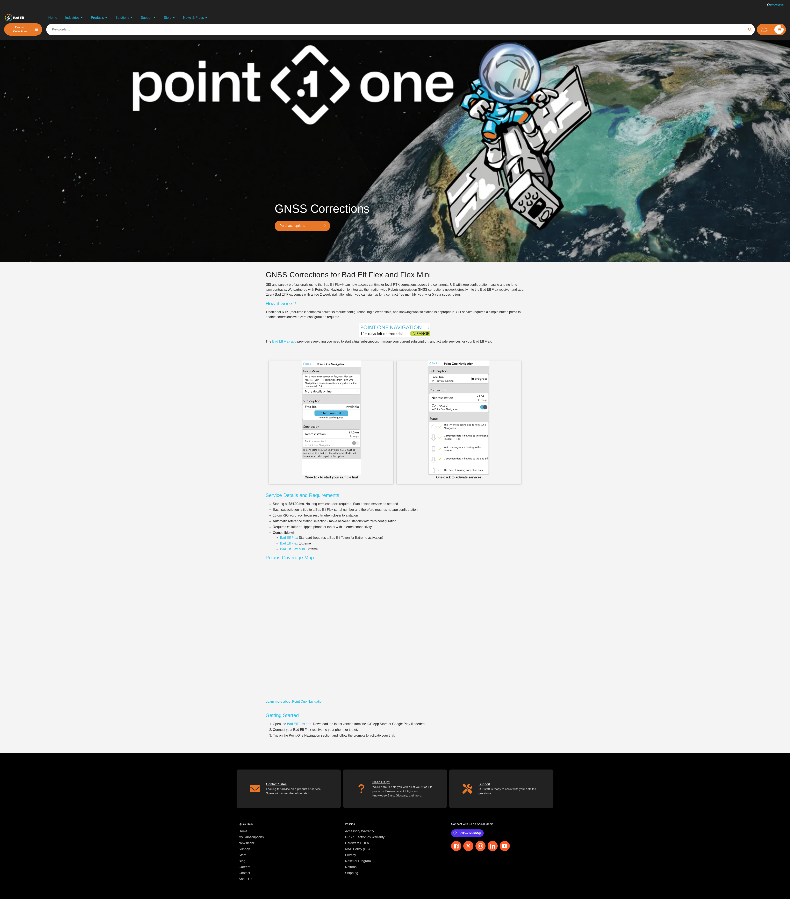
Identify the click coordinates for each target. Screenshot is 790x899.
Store (242, 855)
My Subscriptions (251, 837)
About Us (245, 879)
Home (243, 831)
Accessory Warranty (359, 831)
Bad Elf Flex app (284, 341)
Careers (244, 867)
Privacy (350, 855)
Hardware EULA (357, 843)
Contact (244, 873)
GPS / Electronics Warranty (365, 837)
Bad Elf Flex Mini (292, 549)
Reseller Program (358, 861)
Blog (242, 861)
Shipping (351, 873)
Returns (351, 867)
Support (244, 849)
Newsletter (246, 843)
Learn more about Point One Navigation (294, 701)
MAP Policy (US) (357, 849)
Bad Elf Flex (289, 537)
